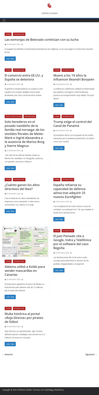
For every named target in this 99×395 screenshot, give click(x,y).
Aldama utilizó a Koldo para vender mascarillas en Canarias (25, 270)
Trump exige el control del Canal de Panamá (72, 124)
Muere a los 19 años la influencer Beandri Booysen (73, 77)
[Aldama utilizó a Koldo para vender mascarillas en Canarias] (25, 241)
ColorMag (48, 390)
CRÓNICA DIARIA (24, 390)
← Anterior (7, 354)
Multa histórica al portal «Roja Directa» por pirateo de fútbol (24, 318)
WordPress (59, 390)
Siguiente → (91, 354)
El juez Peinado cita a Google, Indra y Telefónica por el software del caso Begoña (72, 242)
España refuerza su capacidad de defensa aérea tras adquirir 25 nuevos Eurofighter (69, 191)
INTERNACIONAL (19, 34)
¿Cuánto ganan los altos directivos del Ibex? (22, 187)
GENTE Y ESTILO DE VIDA (13, 116)
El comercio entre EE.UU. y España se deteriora (24, 77)
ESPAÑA (8, 34)
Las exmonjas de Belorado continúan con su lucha (42, 39)
